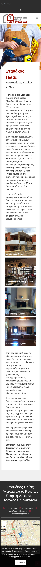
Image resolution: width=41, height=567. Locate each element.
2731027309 (11, 508)
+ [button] (4, 523)
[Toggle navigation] (37, 18)
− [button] (4, 526)
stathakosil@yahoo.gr (20, 514)
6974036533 (27, 508)
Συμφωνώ (21, 563)
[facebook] (20, 9)
